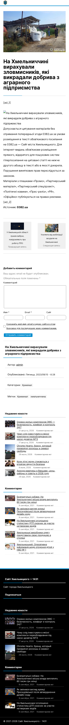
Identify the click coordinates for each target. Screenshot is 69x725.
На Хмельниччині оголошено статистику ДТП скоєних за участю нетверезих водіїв (35, 523)
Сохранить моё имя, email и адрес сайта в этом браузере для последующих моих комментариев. (31, 326)
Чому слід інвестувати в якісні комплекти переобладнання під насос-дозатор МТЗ (34, 436)
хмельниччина (38, 396)
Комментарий (10, 282)
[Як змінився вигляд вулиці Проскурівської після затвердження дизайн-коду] (10, 510)
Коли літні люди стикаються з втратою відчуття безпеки (33, 462)
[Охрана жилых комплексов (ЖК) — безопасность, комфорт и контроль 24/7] (10, 423)
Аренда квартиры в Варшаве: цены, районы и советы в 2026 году (36, 472)
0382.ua (22, 207)
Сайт (48, 312)
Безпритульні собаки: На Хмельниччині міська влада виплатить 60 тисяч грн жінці (37, 499)
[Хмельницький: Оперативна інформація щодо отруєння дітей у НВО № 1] (10, 546)
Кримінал (27, 385)
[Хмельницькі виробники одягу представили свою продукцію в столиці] (10, 534)
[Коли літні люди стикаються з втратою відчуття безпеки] (10, 463)
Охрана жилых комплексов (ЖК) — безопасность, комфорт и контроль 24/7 (36, 424)
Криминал (22, 396)
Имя (6, 312)
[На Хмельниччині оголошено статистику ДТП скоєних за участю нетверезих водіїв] (10, 522)
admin (19, 364)
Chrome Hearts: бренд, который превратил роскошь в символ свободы (34, 448)
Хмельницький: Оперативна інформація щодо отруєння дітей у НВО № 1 (35, 547)
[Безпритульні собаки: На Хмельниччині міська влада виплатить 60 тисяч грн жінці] (10, 498)
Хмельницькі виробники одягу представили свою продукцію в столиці (34, 535)
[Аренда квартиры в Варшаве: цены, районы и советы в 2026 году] (10, 472)
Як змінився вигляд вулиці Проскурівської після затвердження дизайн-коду (36, 511)
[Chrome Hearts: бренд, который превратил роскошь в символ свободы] (10, 451)
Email (28, 312)
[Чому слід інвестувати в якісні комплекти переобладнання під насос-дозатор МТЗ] (10, 436)
